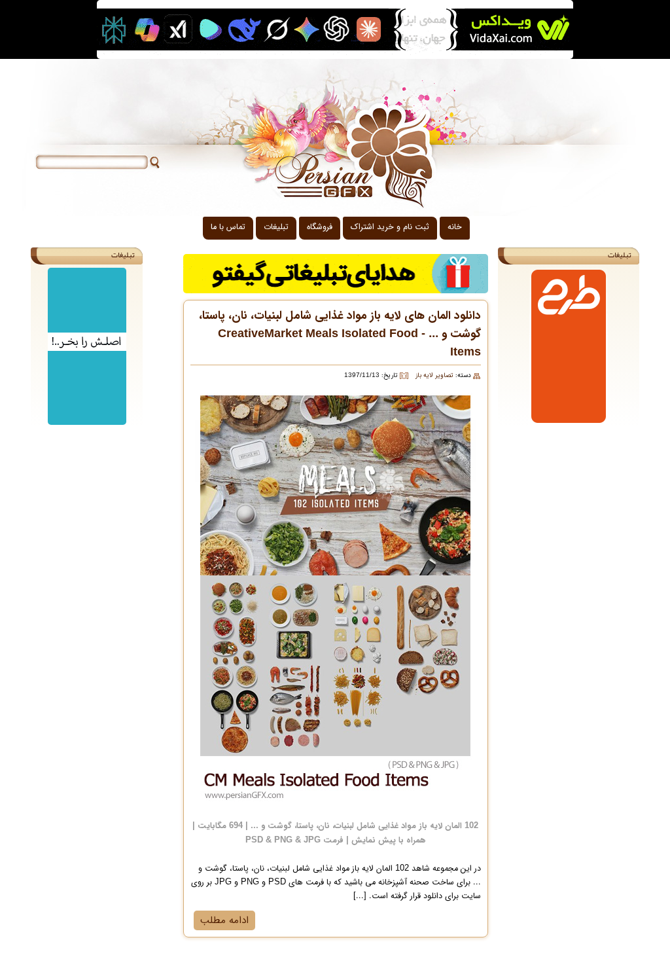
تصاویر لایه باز (434, 375)
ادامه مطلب (224, 920)
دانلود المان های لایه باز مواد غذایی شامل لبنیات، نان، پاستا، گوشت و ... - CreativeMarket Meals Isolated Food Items (340, 334)
